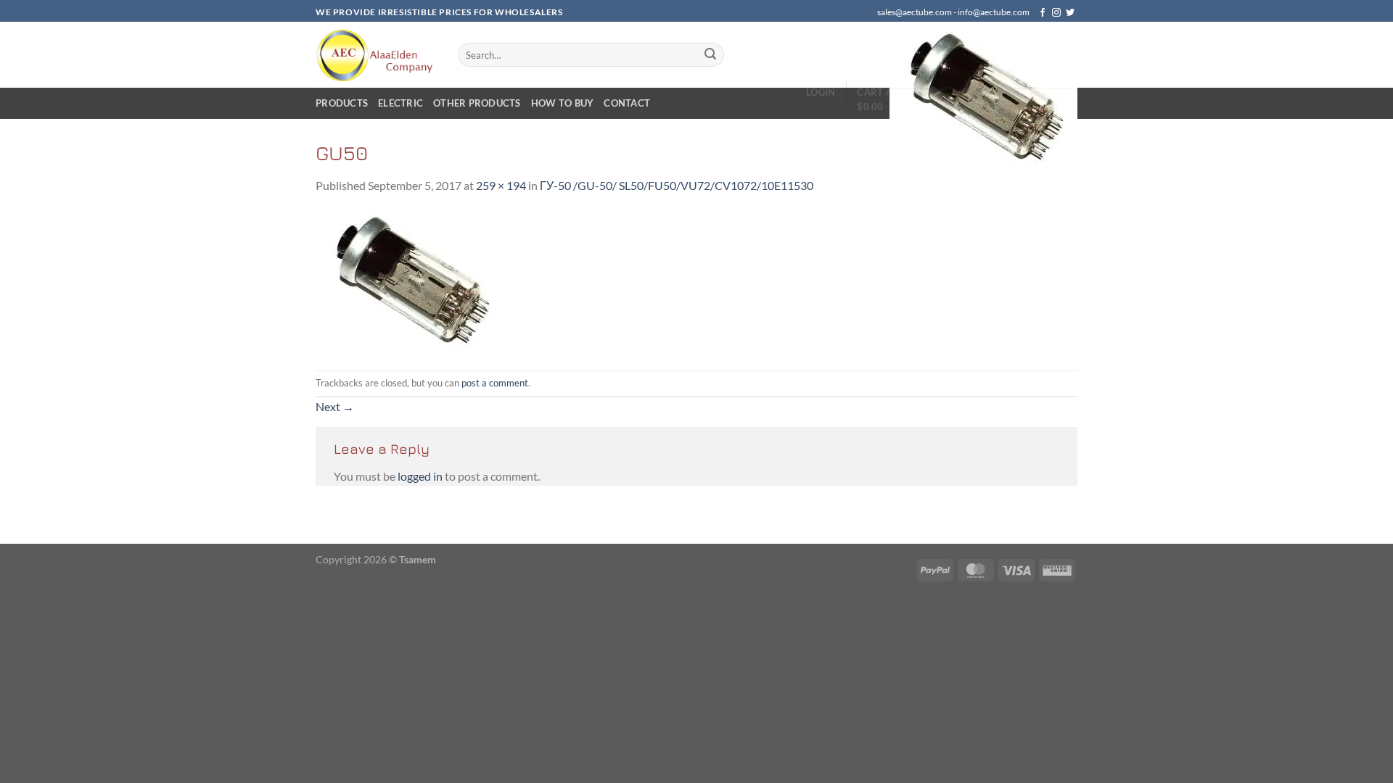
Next (335, 406)
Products (342, 103)
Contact (627, 103)
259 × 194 (501, 185)
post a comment (494, 383)
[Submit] (711, 55)
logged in (420, 476)
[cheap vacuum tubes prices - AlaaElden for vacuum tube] (376, 54)
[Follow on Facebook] (1042, 13)
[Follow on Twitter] (1070, 13)
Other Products (477, 103)
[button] (820, 92)
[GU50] (410, 281)
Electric (400, 103)
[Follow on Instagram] (1056, 13)
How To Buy (562, 103)
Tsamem (417, 559)
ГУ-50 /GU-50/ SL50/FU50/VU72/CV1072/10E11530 (676, 185)
